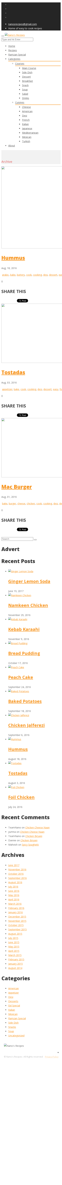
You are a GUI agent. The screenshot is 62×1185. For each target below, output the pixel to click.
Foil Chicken (21, 797)
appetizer (7, 389)
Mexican (26, 137)
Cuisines (19, 102)
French (26, 119)
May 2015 (13, 946)
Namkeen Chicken (28, 605)
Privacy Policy (51, 1056)
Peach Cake (20, 677)
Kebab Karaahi (24, 629)
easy (55, 389)
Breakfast (27, 81)
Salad (25, 93)
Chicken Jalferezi (26, 725)
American (27, 111)
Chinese (26, 107)
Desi (24, 115)
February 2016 (16, 908)
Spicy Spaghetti (30, 844)
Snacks (12, 1027)
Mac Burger (16, 486)
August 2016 (15, 882)
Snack (25, 85)
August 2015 (15, 933)
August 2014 (15, 968)
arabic (5, 274)
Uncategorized (16, 1035)
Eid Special (14, 1005)
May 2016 (13, 895)
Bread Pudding (24, 653)
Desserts (13, 1001)
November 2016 (17, 869)
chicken (31, 503)
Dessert (26, 76)
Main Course (29, 68)
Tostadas (13, 372)
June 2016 (13, 891)
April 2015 (13, 950)
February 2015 (16, 959)
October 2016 (16, 873)
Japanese (27, 128)
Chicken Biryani (33, 836)
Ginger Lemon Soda (29, 581)
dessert (53, 274)
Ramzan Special (17, 1018)
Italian (25, 124)
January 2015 (15, 963)
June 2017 (13, 865)
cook (29, 274)
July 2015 (13, 938)
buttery (21, 274)
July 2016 (13, 886)
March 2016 (15, 903)
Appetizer (13, 992)
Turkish (26, 141)
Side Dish (27, 72)
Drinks (25, 98)
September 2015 (17, 929)
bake (13, 274)
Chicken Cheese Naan (37, 827)
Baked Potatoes (25, 701)
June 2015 (13, 942)
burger (12, 503)
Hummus (13, 257)
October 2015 (16, 925)
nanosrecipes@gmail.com (22, 24)
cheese (21, 503)
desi (45, 274)
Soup (25, 89)
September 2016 (17, 878)
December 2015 (17, 916)
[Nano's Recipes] (15, 35)
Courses (19, 63)
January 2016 (15, 912)
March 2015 (15, 955)
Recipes (12, 50)
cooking (37, 274)
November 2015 (17, 921)
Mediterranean (30, 132)
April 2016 (13, 899)
